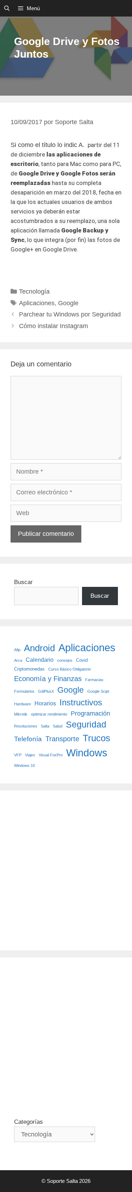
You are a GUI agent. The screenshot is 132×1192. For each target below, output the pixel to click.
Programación (90, 713)
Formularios (24, 691)
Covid (82, 660)
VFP (17, 755)
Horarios (45, 703)
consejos (65, 660)
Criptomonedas (29, 669)
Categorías (28, 1122)
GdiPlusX (46, 691)
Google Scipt (98, 691)
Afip (17, 650)
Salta (45, 726)
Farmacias (94, 680)
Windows (86, 752)
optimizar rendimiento (49, 714)
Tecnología (34, 291)
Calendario (40, 660)
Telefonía (28, 739)
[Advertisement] (66, 870)
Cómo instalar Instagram (53, 325)
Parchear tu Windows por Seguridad (70, 314)
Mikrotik (20, 714)
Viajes (30, 755)
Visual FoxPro (51, 755)
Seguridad (86, 724)
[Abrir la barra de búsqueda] (7, 8)
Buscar (23, 582)
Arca (18, 660)
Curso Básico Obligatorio (69, 669)
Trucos (96, 738)
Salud (57, 726)
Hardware (22, 704)
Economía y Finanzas (48, 678)
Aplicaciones (37, 303)
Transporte (62, 739)
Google (68, 303)
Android (39, 648)
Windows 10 (24, 765)
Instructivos (80, 702)
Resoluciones (25, 726)
